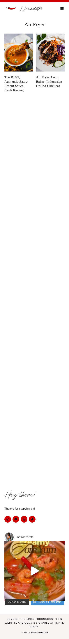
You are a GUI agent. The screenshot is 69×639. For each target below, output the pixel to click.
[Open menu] (62, 8)
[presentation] (18, 53)
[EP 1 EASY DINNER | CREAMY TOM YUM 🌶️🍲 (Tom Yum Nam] (34, 571)
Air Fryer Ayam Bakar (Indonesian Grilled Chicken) (49, 81)
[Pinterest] (24, 519)
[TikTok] (32, 519)
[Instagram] (7, 519)
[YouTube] (16, 519)
